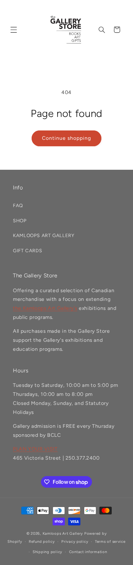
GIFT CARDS (27, 251)
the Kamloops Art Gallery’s (45, 308)
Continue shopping (66, 138)
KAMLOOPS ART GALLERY (44, 235)
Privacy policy (74, 541)
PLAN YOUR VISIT (35, 449)
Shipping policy (47, 552)
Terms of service (110, 541)
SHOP (20, 221)
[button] (13, 29)
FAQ (18, 205)
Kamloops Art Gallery (63, 533)
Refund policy (42, 541)
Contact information (88, 552)
